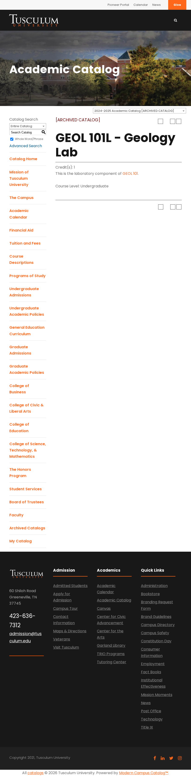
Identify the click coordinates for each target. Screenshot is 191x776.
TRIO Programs (111, 654)
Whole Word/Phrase (29, 139)
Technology (152, 719)
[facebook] (154, 758)
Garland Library (111, 645)
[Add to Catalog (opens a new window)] (160, 121)
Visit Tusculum (66, 647)
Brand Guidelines (156, 616)
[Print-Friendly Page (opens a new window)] (172, 121)
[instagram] (180, 758)
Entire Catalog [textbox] (21, 126)
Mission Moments (156, 694)
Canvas (104, 608)
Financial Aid (21, 230)
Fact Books (151, 672)
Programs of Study (27, 276)
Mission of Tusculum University (19, 178)
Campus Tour (65, 608)
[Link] (33, 20)
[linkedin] (162, 758)
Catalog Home (23, 159)
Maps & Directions (69, 631)
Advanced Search (25, 146)
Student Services (25, 489)
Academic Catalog (114, 600)
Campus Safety (155, 633)
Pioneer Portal (118, 5)
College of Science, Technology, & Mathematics (27, 450)
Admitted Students (70, 585)
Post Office (151, 711)
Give (177, 5)
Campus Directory (158, 624)
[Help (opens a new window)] (178, 121)
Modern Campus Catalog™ (143, 773)
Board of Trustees (26, 502)
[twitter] (171, 758)
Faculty (16, 515)
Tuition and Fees (25, 243)
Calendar (140, 5)
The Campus (21, 197)
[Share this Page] (166, 121)
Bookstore (150, 594)
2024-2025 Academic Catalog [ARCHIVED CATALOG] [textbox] (134, 111)
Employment (153, 664)
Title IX (147, 727)
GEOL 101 (130, 173)
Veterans (61, 639)
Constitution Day (156, 641)
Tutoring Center (111, 662)
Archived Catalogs (27, 528)
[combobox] (139, 110)
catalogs (35, 773)
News (156, 5)
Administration (154, 585)
